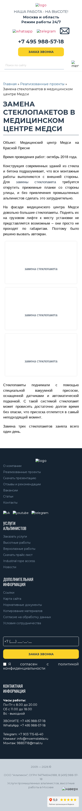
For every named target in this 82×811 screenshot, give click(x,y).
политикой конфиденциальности (41, 666)
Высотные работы (16, 543)
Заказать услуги (15, 536)
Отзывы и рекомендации (22, 484)
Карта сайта (12, 599)
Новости (9, 567)
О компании (12, 466)
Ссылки (8, 592)
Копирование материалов (22, 611)
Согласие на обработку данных (27, 617)
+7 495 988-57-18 (41, 41)
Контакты (10, 502)
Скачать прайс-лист (18, 555)
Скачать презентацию (19, 478)
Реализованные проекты (22, 472)
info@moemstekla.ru (32, 739)
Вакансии (10, 490)
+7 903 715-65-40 (30, 734)
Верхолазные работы (19, 549)
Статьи (8, 496)
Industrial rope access (19, 561)
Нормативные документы (22, 605)
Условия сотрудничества (22, 623)
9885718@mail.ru (29, 743)
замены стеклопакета (36, 181)
